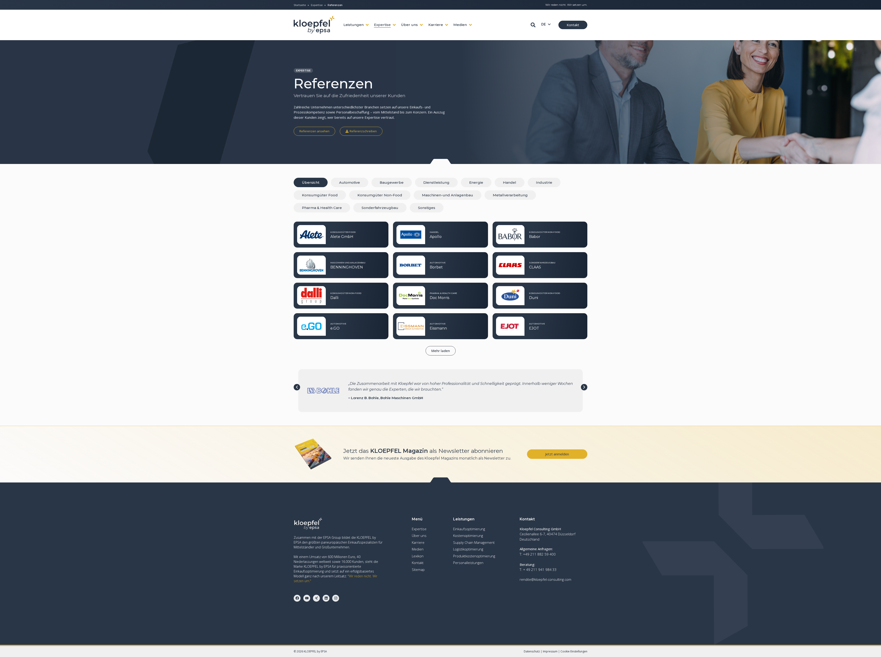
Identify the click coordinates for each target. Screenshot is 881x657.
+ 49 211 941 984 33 (540, 569)
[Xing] (316, 598)
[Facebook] (297, 598)
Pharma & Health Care (322, 208)
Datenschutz (532, 651)
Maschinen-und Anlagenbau (447, 195)
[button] (441, 350)
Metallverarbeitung (510, 195)
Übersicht (310, 182)
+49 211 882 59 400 (539, 554)
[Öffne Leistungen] (367, 25)
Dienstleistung (436, 182)
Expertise (317, 5)
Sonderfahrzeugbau (380, 208)
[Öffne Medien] (470, 25)
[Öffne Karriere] (446, 25)
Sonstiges (426, 208)
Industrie (544, 182)
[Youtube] (306, 598)
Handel (509, 182)
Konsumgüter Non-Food (379, 195)
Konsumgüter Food (320, 195)
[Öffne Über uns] (421, 25)
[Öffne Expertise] (394, 25)
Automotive (349, 182)
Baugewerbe (392, 182)
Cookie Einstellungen (573, 651)
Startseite (300, 5)
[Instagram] (335, 598)
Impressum (550, 651)
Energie (476, 182)
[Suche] (533, 25)
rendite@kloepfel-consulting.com (545, 579)
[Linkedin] (326, 598)
